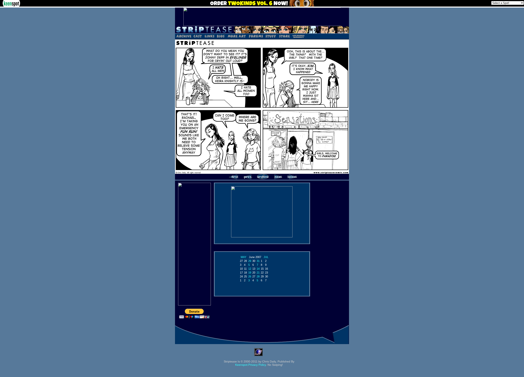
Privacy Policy (257, 364)
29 (249, 261)
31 (258, 261)
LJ (298, 36)
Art (236, 36)
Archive (184, 36)
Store (284, 36)
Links (209, 36)
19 (249, 272)
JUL (266, 257)
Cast (198, 36)
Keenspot (241, 364)
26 (249, 276)
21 (258, 272)
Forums (256, 36)
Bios (220, 36)
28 (258, 276)
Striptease (262, 29)
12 (249, 268)
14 (258, 268)
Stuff (271, 36)
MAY (243, 257)
